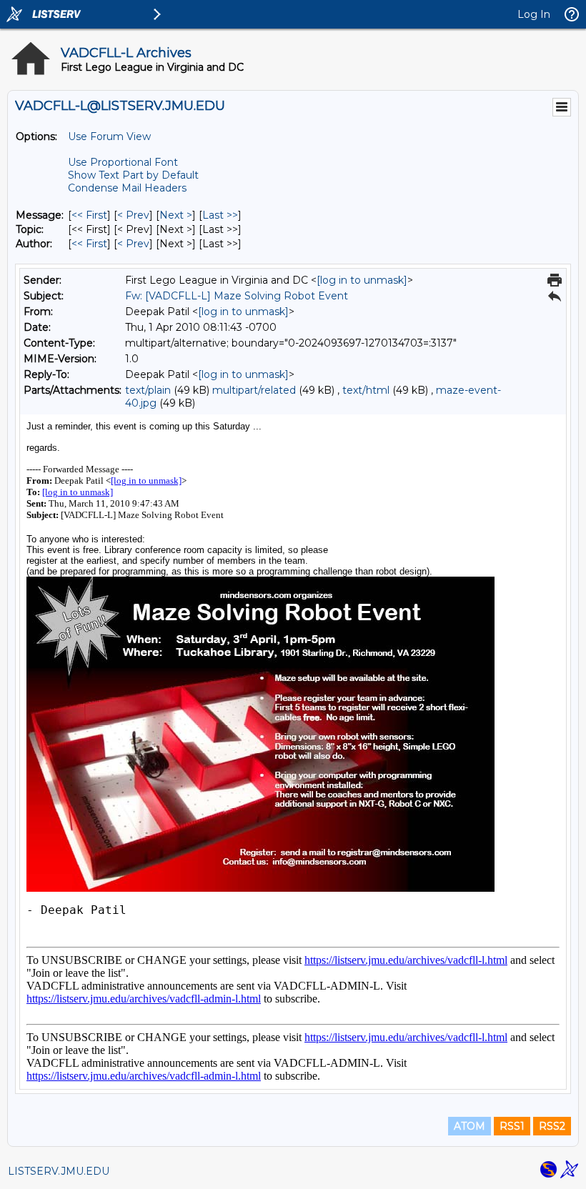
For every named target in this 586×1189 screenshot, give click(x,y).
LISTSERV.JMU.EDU (58, 1171)
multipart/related (254, 390)
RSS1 (512, 1126)
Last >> (220, 215)
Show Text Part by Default (133, 175)
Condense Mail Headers (127, 187)
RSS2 (552, 1126)
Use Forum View (109, 136)
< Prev (133, 215)
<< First (89, 215)
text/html (365, 390)
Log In (533, 14)
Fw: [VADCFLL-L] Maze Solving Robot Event (236, 295)
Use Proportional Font (123, 162)
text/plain (148, 390)
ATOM (469, 1126)
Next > (175, 215)
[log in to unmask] (362, 280)
